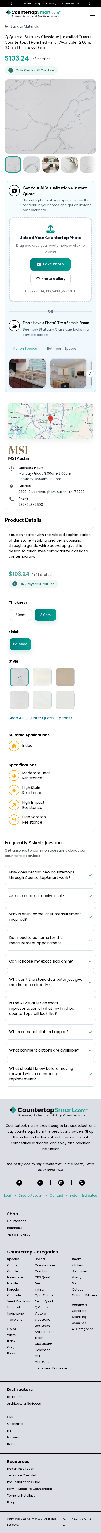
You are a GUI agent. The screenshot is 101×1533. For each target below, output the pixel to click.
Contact (56, 1195)
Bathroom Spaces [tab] (62, 348)
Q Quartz (41, 1307)
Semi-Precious (18, 1301)
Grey (10, 1347)
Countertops (16, 1221)
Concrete (79, 1310)
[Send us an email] (61, 1183)
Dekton (40, 1283)
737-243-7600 (31, 504)
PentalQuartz (45, 1301)
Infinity (39, 1289)
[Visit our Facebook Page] (19, 1183)
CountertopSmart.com (20, 1519)
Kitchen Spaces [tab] (24, 348)
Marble (12, 1283)
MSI (37, 1356)
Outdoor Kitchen (84, 1295)
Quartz (12, 1265)
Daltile (11, 1444)
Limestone (15, 1277)
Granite (12, 1271)
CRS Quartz (43, 1277)
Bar (74, 1283)
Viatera (40, 1313)
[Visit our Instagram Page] (40, 1183)
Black (11, 1341)
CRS (10, 1417)
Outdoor (78, 1289)
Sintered (13, 1307)
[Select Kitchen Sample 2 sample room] (68, 373)
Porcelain (14, 1289)
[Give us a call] (82, 1183)
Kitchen (77, 1265)
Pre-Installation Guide (23, 1482)
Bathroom (79, 1271)
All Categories (82, 1329)
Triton (39, 1338)
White (11, 1335)
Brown (12, 1353)
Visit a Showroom (20, 1234)
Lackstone (42, 1325)
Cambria (41, 1271)
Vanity (76, 1277)
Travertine (15, 1319)
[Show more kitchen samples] (90, 373)
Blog (10, 1502)
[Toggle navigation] (92, 13)
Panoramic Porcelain (51, 1368)
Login (8, 1195)
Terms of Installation (22, 1495)
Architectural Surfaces (24, 1403)
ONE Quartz (43, 1362)
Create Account (31, 1195)
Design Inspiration (20, 1468)
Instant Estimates (83, 1195)
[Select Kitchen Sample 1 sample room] (27, 373)
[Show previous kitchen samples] (11, 373)
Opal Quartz (44, 1295)
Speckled (79, 1323)
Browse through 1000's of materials (46, 3)
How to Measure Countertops (29, 1489)
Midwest (13, 1437)
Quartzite (14, 1295)
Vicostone (42, 1319)
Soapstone (15, 1313)
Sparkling (79, 1317)
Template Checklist (21, 1475)
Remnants (15, 1228)
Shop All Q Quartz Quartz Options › (40, 718)
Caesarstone (45, 1265)
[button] (94, 164)
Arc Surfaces (44, 1332)
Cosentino (42, 1350)
